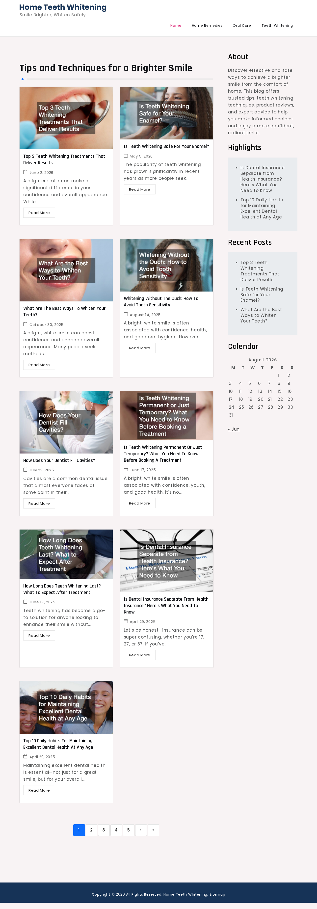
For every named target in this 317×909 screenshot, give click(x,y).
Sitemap (217, 894)
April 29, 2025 (143, 621)
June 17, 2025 (143, 470)
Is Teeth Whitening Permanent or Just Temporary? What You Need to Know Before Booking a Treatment (163, 453)
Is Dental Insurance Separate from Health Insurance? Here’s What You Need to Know (166, 605)
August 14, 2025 (145, 315)
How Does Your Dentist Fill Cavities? (59, 460)
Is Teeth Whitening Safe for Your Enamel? (166, 146)
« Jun (234, 429)
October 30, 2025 (46, 324)
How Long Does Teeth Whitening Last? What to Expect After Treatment (62, 589)
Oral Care (242, 25)
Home (176, 25)
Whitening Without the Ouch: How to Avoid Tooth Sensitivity (161, 301)
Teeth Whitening (277, 25)
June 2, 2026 (41, 172)
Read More (39, 212)
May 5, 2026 (141, 156)
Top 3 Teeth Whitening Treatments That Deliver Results (260, 270)
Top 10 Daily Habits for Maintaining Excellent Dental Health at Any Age (58, 744)
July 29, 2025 (41, 470)
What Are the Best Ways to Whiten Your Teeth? (261, 315)
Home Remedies (207, 25)
